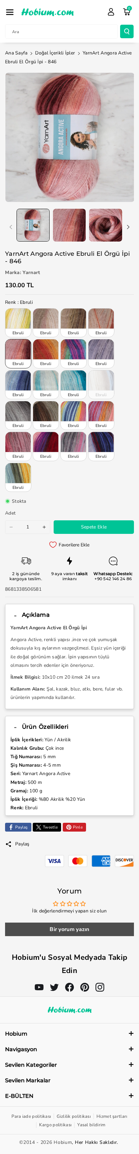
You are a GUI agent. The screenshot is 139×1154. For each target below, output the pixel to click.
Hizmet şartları (112, 1116)
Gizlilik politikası (74, 1116)
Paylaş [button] (22, 844)
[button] (9, 12)
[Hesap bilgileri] (111, 11)
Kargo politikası (55, 1125)
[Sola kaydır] (11, 227)
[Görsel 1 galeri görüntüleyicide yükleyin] (33, 225)
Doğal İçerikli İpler (55, 53)
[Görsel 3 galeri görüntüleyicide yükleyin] (105, 225)
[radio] (18, 322)
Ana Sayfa (16, 53)
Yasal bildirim (91, 1125)
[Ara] (127, 31)
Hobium (63, 1142)
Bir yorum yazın (69, 929)
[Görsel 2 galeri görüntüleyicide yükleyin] (69, 225)
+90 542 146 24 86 (113, 578)
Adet (10, 513)
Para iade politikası (31, 1116)
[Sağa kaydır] (128, 227)
